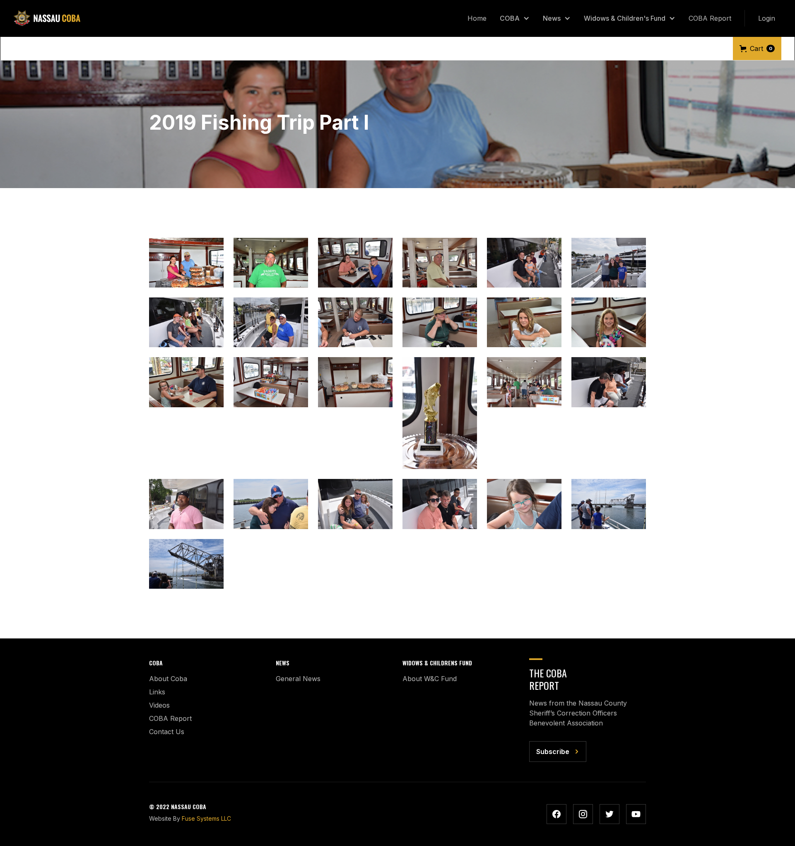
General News (298, 678)
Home (477, 18)
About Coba (168, 678)
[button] (514, 18)
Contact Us (166, 732)
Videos (159, 705)
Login (766, 18)
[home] (46, 18)
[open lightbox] (186, 263)
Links (157, 692)
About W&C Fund (429, 678)
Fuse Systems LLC (206, 818)
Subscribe (552, 751)
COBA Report (710, 18)
